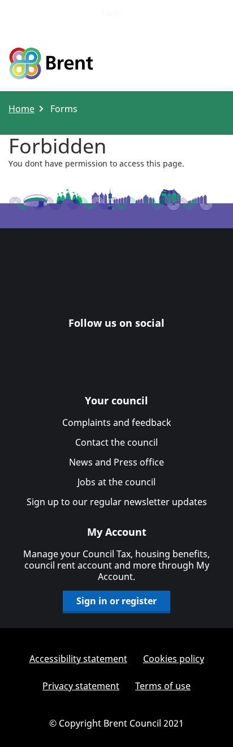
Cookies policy (173, 658)
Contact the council (116, 442)
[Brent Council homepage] (50, 64)
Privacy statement (80, 686)
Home (21, 109)
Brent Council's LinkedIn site (104, 345)
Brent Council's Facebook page (79, 345)
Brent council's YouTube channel (153, 345)
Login (112, 12)
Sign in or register (116, 601)
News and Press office (116, 462)
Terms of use (163, 686)
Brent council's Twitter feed (129, 345)
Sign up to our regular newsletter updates (117, 501)
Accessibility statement (78, 658)
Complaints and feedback (116, 422)
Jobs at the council (116, 482)
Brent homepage (116, 280)
